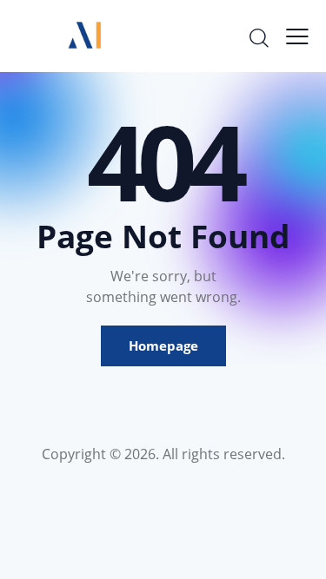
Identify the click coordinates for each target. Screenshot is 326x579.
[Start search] (258, 37)
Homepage (163, 345)
